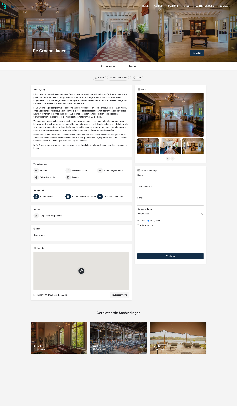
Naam (140, 175)
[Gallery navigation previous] (168, 159)
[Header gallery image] (39, 31)
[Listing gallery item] (148, 146)
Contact (224, 6)
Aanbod (158, 6)
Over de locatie (108, 66)
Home (145, 6)
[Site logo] (9, 6)
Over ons (173, 6)
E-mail (140, 198)
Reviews (132, 66)
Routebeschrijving (119, 295)
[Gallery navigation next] (172, 159)
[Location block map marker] (81, 271)
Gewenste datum (144, 209)
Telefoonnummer (145, 186)
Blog (187, 6)
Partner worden (204, 6)
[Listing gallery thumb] (170, 115)
